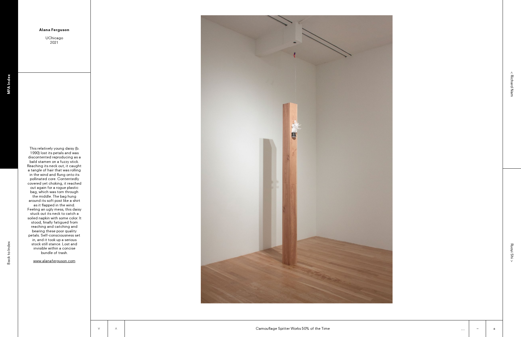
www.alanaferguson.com (54, 261)
